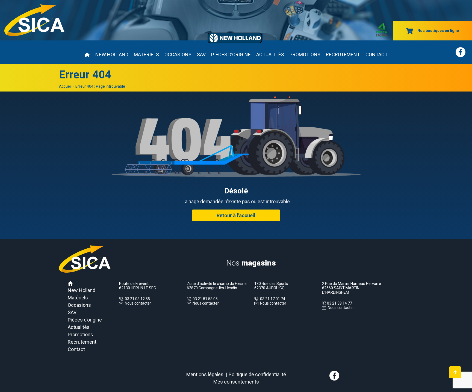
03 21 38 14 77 (339, 303)
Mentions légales (204, 374)
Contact (376, 54)
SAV (201, 54)
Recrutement (343, 54)
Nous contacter (138, 303)
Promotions (305, 54)
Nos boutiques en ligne (438, 30)
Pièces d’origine (231, 54)
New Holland (111, 54)
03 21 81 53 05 (204, 299)
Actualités (270, 54)
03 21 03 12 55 (136, 299)
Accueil (65, 86)
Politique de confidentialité (257, 374)
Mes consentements (236, 382)
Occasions (177, 54)
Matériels (146, 54)
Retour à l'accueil (236, 215)
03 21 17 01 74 (271, 299)
